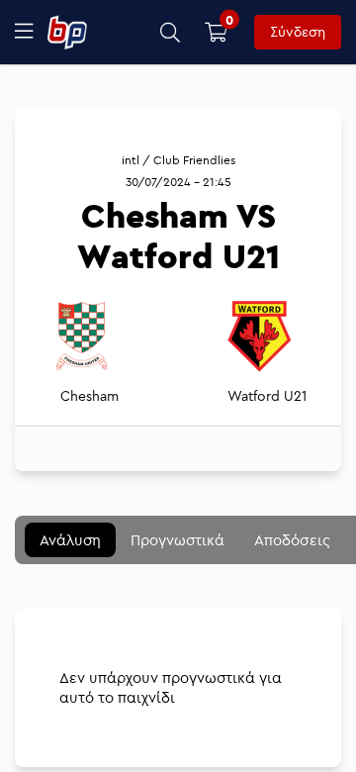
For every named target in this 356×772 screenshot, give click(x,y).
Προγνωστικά (177, 540)
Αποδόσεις (292, 540)
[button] (170, 32)
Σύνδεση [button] (297, 32)
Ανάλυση (70, 540)
